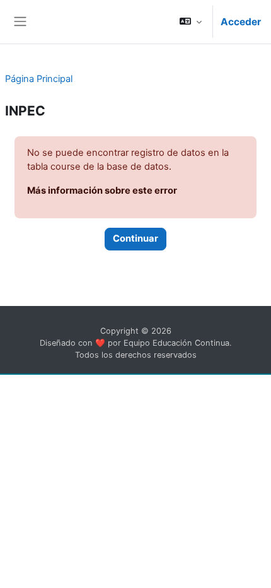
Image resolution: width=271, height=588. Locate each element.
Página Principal (38, 79)
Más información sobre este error (102, 190)
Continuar (135, 238)
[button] (190, 22)
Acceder (241, 22)
